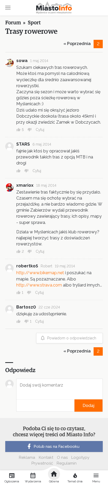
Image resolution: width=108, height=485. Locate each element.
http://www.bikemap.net (40, 272)
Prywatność (42, 463)
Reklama (27, 457)
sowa (22, 60)
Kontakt (46, 457)
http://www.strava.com (39, 285)
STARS (23, 144)
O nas (62, 457)
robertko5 (27, 265)
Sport (34, 22)
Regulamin (67, 463)
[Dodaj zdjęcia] (18, 405)
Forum (13, 22)
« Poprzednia (77, 43)
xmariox (25, 185)
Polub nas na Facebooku (56, 446)
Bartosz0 (26, 307)
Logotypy (80, 457)
